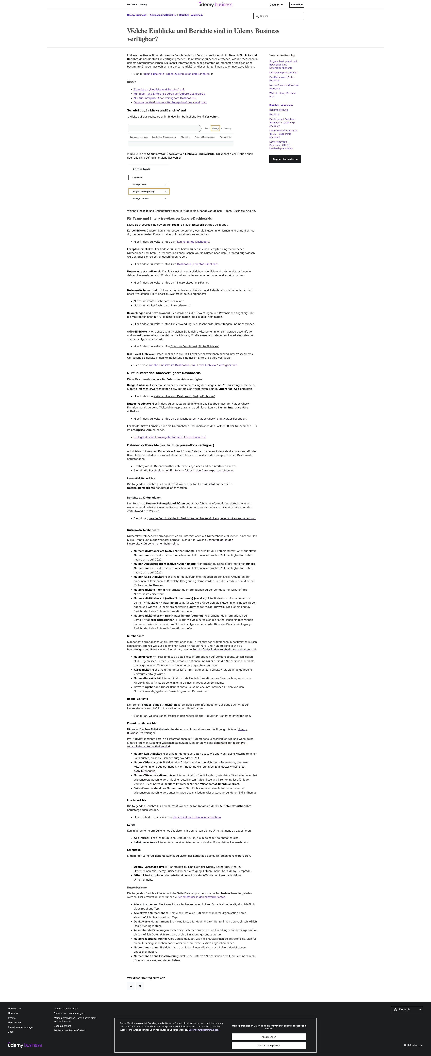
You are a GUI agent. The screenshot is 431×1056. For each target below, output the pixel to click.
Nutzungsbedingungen (66, 1008)
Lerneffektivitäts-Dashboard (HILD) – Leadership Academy (281, 145)
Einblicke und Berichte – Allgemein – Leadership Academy (282, 122)
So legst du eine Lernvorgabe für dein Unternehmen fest (170, 437)
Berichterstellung (278, 109)
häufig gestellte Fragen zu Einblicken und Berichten (177, 73)
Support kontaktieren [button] (285, 159)
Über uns (13, 1013)
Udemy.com (14, 1008)
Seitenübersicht (62, 1025)
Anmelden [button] (297, 4)
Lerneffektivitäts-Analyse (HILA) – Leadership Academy (283, 133)
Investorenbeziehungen (21, 1027)
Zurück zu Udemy (137, 4)
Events (11, 1017)
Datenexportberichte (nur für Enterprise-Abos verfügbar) (170, 102)
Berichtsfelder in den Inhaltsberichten (197, 817)
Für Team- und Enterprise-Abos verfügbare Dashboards (169, 93)
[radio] (131, 986)
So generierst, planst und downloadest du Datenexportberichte (283, 64)
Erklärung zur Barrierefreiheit (69, 1030)
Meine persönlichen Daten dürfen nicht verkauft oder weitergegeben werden (269, 1027)
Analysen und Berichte (163, 14)
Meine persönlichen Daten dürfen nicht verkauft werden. (75, 1019)
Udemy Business (136, 14)
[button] (407, 1009)
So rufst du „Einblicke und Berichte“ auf (159, 89)
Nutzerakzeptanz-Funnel (283, 72)
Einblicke (274, 114)
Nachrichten (15, 1022)
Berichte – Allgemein (191, 14)
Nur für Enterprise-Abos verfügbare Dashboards (164, 98)
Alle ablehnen (269, 1036)
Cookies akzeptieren (269, 1045)
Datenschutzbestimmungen (69, 1013)
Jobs (10, 1031)
